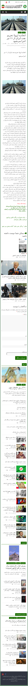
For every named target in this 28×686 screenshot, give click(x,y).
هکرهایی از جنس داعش (19, 255)
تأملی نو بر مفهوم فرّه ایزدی (9, 491)
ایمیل (25, 344)
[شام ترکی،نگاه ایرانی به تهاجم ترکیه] (21, 444)
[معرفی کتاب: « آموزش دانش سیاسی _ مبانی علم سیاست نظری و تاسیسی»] (23, 580)
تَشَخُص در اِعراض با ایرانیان (9, 483)
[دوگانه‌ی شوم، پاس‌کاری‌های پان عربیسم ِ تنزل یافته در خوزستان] (21, 474)
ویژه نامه (19, 384)
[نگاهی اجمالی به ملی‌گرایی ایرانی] (21, 516)
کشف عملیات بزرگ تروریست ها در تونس (14, 299)
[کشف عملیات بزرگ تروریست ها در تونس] (14, 284)
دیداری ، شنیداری (13, 618)
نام (26, 336)
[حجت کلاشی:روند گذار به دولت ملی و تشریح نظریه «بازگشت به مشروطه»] (21, 452)
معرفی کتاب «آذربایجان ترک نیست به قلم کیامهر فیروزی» (16, 567)
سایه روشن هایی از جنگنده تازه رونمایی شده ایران (10, 525)
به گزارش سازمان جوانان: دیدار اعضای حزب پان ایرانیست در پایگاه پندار (9, 645)
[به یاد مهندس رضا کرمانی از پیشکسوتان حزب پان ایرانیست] (22, 652)
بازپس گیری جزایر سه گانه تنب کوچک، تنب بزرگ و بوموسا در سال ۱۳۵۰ (10, 637)
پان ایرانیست (19, 45)
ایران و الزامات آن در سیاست (9, 499)
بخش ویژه (23, 563)
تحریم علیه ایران (13, 45)
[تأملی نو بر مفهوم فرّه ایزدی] (21, 490)
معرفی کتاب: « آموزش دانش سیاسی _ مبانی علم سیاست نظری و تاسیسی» (11, 581)
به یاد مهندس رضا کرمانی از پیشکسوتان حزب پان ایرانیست (12, 653)
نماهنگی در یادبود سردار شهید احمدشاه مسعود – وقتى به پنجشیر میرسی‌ (9, 662)
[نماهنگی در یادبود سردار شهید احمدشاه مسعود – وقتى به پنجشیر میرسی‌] (21, 659)
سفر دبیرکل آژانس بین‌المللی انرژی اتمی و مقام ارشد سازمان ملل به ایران (14, 277)
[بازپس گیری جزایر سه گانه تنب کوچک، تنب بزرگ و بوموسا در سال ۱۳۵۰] (21, 635)
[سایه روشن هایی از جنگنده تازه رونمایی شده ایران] (21, 524)
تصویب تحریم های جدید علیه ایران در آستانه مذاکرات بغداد (15, 210)
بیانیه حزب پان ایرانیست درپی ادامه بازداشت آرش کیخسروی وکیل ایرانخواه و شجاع (9, 509)
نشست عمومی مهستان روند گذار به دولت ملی (15, 461)
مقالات (23, 384)
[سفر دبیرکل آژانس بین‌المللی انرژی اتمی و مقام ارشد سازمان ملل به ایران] (14, 261)
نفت (21, 47)
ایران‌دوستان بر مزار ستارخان (19, 432)
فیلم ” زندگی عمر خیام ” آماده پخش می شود (14, 227)
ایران (23, 45)
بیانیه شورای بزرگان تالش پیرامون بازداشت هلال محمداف (16, 218)
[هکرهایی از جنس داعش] (23, 239)
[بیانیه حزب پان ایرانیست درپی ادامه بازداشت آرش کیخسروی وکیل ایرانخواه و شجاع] (21, 506)
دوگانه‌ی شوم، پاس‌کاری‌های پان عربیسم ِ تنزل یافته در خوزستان (9, 476)
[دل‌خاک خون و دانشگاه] (21, 436)
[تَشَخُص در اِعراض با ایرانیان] (21, 482)
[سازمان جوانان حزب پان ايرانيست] (25, 12)
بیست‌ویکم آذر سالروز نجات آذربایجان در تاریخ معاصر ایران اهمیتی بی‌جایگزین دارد (14, 401)
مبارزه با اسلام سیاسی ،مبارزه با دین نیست (16, 426)
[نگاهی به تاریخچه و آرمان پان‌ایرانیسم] (21, 466)
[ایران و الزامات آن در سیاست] (21, 498)
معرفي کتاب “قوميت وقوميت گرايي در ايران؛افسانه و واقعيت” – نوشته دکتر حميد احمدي (12, 590)
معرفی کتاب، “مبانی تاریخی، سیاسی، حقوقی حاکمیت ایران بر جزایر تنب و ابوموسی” (16, 605)
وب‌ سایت (24, 352)
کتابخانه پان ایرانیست (11, 563)
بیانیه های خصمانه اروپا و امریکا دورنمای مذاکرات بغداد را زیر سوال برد (16, 207)
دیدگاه (25, 314)
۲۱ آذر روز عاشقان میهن (17, 387)
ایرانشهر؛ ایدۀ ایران (21, 407)
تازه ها (23, 32)
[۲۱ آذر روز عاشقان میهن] (14, 368)
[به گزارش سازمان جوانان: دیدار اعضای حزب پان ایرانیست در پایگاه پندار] (21, 643)
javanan (12, 43)
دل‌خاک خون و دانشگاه (11, 437)
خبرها (20, 32)
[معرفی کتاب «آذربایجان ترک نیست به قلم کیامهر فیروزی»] (14, 546)
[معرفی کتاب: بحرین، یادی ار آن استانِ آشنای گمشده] (24, 596)
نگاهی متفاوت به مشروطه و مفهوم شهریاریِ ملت (9, 533)
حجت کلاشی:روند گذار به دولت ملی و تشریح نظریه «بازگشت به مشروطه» (10, 454)
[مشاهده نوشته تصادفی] (3, 12)
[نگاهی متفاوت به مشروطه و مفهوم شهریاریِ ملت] (21, 532)
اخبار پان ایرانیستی (21, 618)
